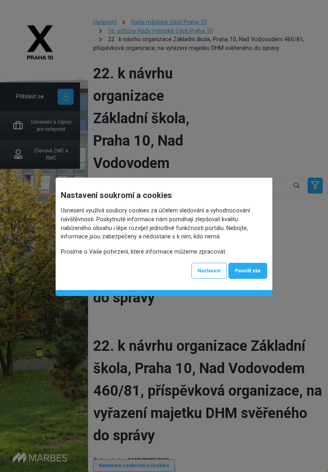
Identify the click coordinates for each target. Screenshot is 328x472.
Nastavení (209, 271)
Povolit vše (248, 271)
